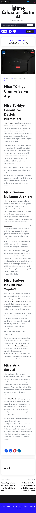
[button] (6, 2)
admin (7, 468)
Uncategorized (20, 40)
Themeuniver (19, 509)
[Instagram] (34, 2)
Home (11, 40)
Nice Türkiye (8, 123)
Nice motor (8, 226)
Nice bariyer (8, 201)
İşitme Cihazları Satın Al (18, 12)
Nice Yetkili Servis (21, 346)
